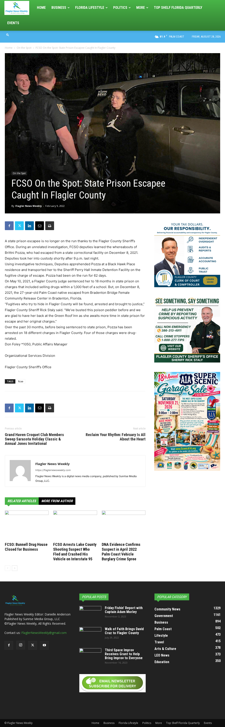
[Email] (39, 225)
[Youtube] (44, 645)
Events (13, 23)
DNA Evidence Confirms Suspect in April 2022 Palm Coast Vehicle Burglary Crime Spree (121, 551)
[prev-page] (7, 568)
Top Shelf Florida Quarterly (178, 7)
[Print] (49, 225)
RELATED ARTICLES (21, 501)
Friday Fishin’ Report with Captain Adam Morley (124, 610)
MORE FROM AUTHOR (57, 501)
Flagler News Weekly (28, 205)
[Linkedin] (29, 225)
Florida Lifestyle (89, 7)
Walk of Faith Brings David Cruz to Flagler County (124, 631)
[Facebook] (9, 225)
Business (58, 7)
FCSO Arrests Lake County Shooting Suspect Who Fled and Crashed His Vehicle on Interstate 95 (74, 551)
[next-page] (14, 568)
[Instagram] (20, 645)
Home (41, 7)
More (140, 7)
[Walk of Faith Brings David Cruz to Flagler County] (90, 634)
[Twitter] (19, 225)
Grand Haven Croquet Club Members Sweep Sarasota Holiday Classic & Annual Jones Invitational (34, 439)
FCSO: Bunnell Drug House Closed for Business (26, 547)
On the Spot (24, 48)
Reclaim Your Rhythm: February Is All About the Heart (115, 437)
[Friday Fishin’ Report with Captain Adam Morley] (90, 613)
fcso (20, 381)
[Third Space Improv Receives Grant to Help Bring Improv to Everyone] (90, 656)
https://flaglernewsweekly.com (53, 470)
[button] (7, 34)
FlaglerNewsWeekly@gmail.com (44, 633)
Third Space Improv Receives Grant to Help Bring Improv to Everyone (124, 654)
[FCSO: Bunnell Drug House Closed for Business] (27, 526)
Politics (120, 7)
